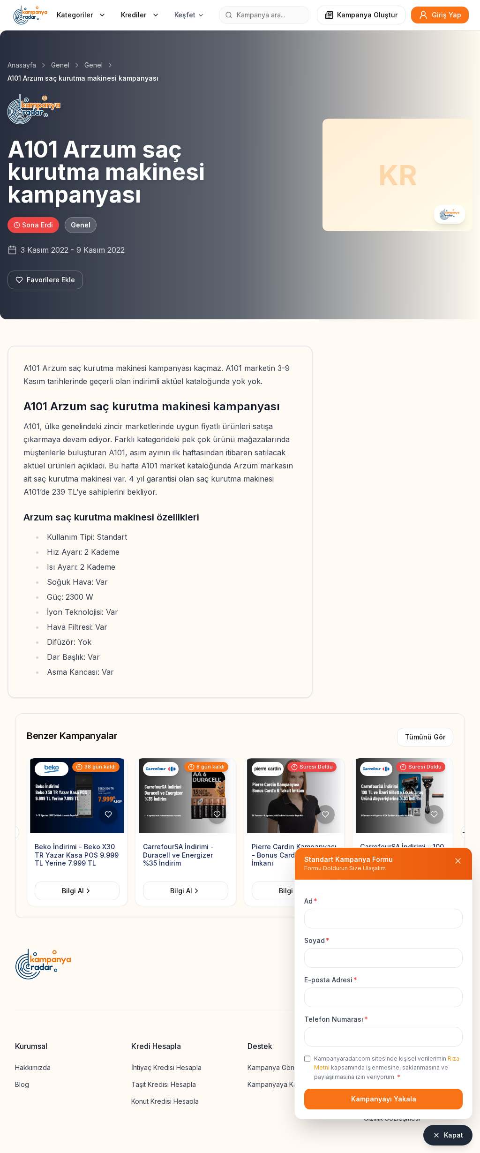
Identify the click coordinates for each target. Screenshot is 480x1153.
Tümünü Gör (425, 737)
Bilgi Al (79, 891)
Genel (60, 65)
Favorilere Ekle (51, 280)
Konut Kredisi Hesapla (165, 1101)
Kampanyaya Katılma (279, 1084)
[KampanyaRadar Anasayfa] (30, 15)
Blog (22, 1084)
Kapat (453, 1135)
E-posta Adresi (330, 980)
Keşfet (184, 15)
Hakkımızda (33, 1067)
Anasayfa (22, 65)
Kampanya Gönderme (281, 1067)
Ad (310, 901)
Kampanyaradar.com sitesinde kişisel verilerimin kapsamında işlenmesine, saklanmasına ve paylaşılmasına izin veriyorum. (386, 1067)
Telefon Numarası (336, 1019)
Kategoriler (75, 15)
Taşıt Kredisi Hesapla (163, 1084)
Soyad (317, 940)
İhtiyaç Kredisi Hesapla (166, 1067)
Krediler (133, 15)
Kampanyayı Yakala (383, 1099)
